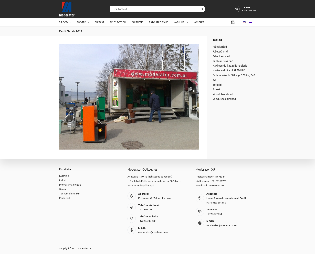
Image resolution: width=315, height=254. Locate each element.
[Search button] (202, 9)
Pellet (62, 180)
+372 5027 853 (249, 10)
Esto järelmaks (158, 22)
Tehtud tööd (118, 22)
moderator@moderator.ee (153, 232)
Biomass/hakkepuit (70, 184)
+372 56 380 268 (147, 220)
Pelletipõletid (220, 51)
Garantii (63, 189)
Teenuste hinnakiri (69, 193)
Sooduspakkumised (224, 98)
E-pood (63, 22)
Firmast (99, 22)
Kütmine (64, 175)
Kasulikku (179, 22)
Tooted (81, 22)
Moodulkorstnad (222, 94)
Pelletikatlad (219, 46)
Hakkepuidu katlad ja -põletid (229, 65)
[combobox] (154, 9)
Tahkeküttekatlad (222, 61)
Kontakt (199, 22)
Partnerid (137, 22)
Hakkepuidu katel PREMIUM (228, 70)
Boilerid (217, 84)
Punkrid (216, 89)
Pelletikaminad (221, 56)
